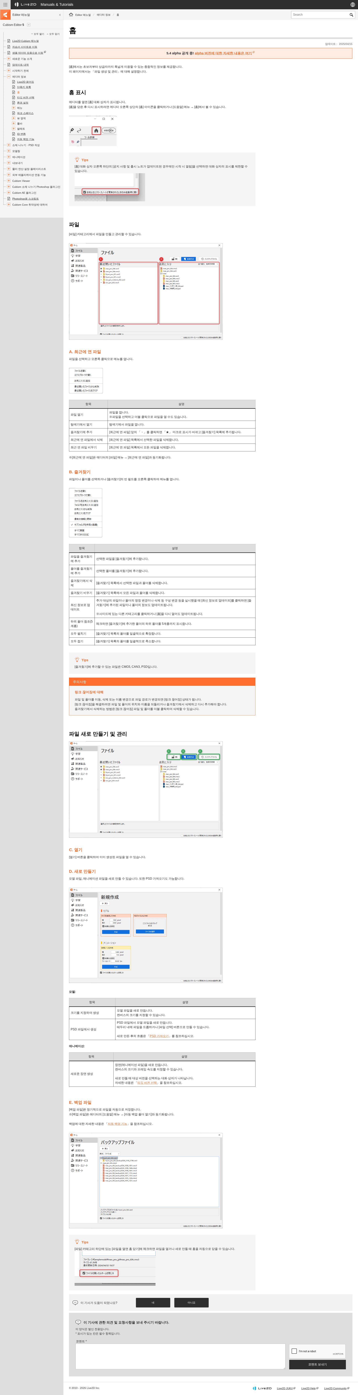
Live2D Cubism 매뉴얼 (25, 40)
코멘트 (81, 1341)
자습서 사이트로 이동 (24, 46)
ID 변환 (21, 133)
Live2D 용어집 (25, 81)
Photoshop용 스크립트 (25, 198)
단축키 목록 (24, 87)
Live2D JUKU (285, 1388)
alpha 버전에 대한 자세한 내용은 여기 (223, 53)
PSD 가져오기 (159, 1036)
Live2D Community (335, 1388)
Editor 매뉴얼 (83, 14)
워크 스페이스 (25, 113)
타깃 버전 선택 (25, 97)
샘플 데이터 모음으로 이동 (27, 52)
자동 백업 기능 (25, 139)
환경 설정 (22, 102)
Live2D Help (308, 1388)
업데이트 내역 (20, 64)
